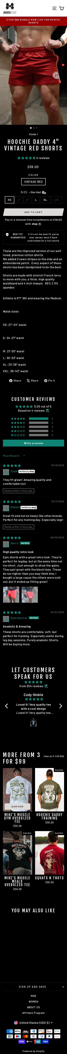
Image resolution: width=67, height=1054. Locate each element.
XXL (56, 199)
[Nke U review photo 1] (11, 594)
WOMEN (33, 1001)
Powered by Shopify (33, 1051)
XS (10, 199)
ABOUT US (33, 1007)
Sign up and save (32, 986)
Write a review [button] (33, 443)
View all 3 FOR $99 (54, 756)
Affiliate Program (33, 1012)
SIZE (31, 192)
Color (33, 175)
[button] (27, 157)
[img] (12, 465)
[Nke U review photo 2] (29, 594)
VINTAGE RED (33, 181)
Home (32, 134)
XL (45, 199)
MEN (33, 995)
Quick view (17, 806)
